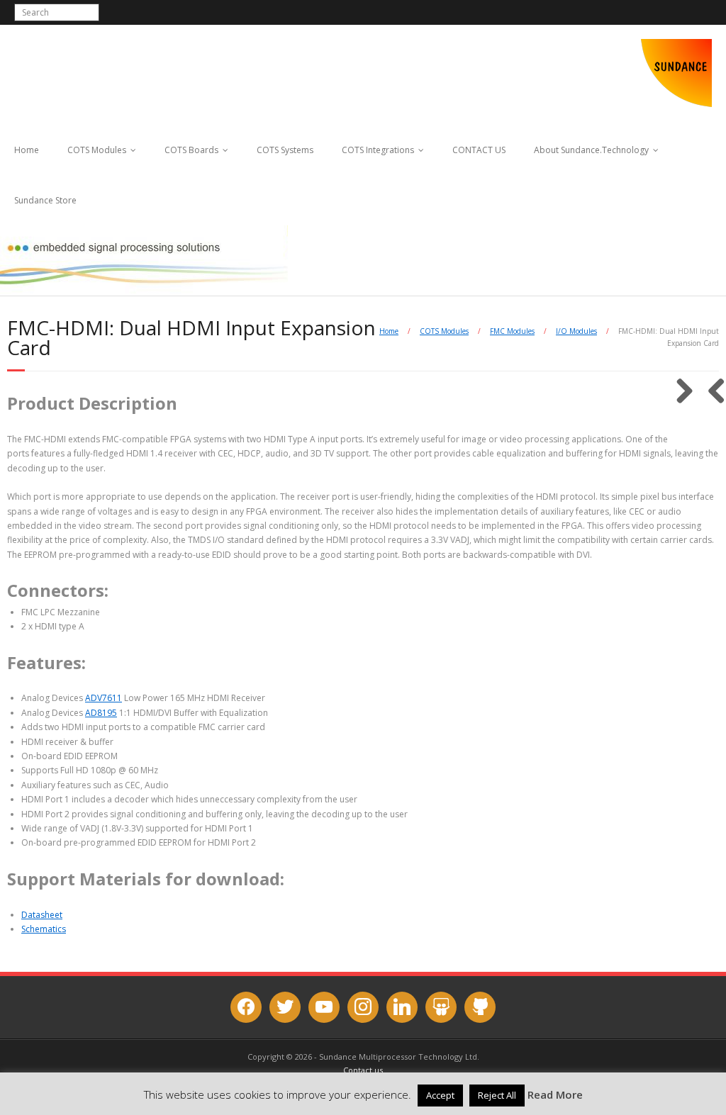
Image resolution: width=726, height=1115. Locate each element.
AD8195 (101, 713)
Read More (555, 1094)
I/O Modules (576, 331)
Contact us (363, 1070)
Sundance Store (45, 200)
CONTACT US (479, 150)
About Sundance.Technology (591, 150)
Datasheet (41, 915)
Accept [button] (440, 1095)
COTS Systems (285, 150)
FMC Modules (512, 331)
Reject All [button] (497, 1095)
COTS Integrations (378, 150)
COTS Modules (96, 150)
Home (26, 150)
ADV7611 (103, 698)
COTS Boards (191, 150)
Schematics (43, 929)
